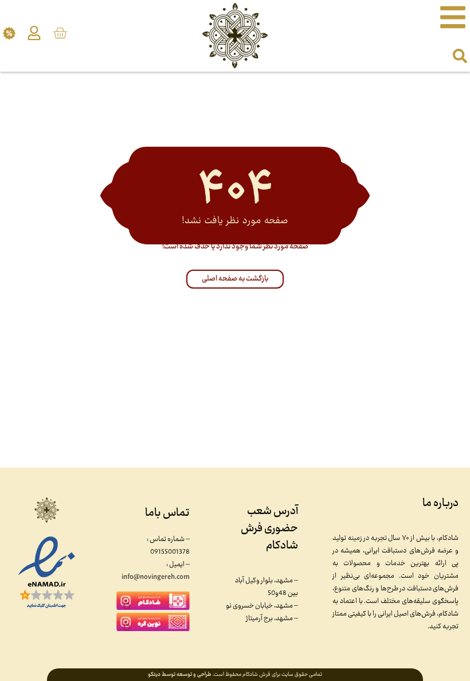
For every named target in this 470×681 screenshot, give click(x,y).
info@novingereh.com (156, 577)
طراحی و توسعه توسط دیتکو (179, 675)
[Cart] (60, 33)
